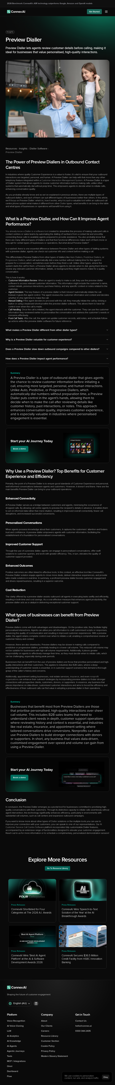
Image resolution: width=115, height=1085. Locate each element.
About (44, 1021)
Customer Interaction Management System (62, 180)
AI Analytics (13, 1036)
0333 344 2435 (83, 1031)
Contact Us (81, 1021)
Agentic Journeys (16, 1051)
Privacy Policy (48, 1051)
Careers (45, 1031)
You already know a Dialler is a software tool (27, 231)
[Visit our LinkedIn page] (36, 1003)
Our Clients (46, 1026)
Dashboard (12, 1071)
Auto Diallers (76, 257)
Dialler (63, 203)
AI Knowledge (14, 1041)
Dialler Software (38, 148)
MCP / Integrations (16, 1061)
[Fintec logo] (18, 987)
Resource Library (49, 1036)
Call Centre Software (34, 827)
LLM (9, 1031)
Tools (9, 1056)
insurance (74, 676)
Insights (10, 32)
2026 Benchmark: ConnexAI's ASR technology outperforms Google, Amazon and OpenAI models (49, 3)
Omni (9, 1066)
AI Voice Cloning (15, 1026)
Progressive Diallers (15, 260)
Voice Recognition (16, 1021)
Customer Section (50, 1041)
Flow (9, 1076)
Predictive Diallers (92, 257)
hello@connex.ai (83, 1026)
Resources (11, 148)
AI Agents (12, 1046)
